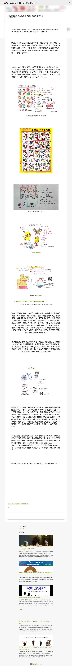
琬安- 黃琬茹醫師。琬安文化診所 (20, 3)
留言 (22, 528)
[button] (8, 21)
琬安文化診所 (10, 503)
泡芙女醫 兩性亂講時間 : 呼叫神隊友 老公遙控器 (29, 597)
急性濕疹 (34, 252)
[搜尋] (39, 2)
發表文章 (23, 526)
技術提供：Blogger (37, 664)
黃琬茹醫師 (17, 503)
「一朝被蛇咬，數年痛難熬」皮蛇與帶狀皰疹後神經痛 (29, 301)
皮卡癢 (38, 252)
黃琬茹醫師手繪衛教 (24, 503)
